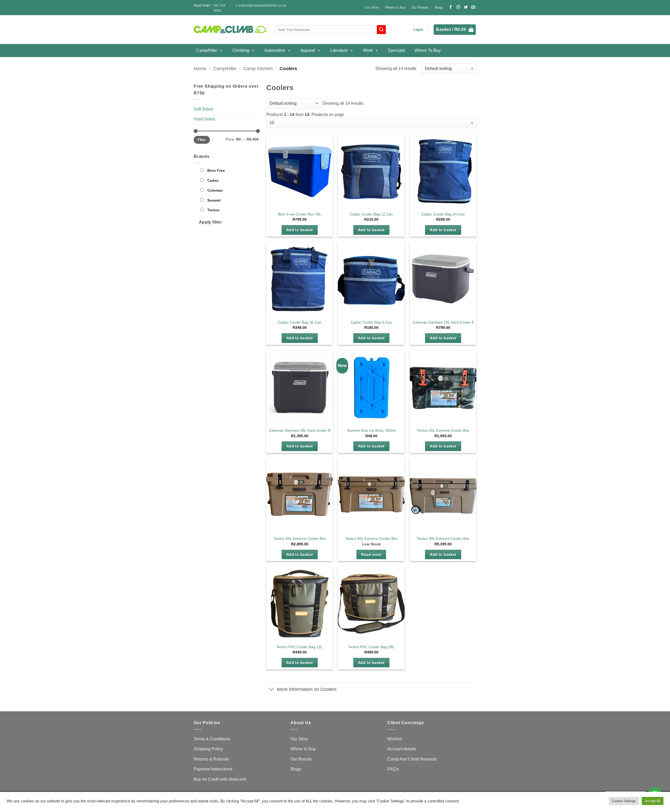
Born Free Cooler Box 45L (299, 214)
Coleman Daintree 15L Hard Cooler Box (445, 322)
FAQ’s (393, 769)
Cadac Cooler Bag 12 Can (371, 214)
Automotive (274, 50)
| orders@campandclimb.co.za (261, 5)
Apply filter (210, 222)
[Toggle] (271, 689)
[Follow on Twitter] (466, 7)
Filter (202, 140)
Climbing (240, 50)
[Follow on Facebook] (451, 7)
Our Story (372, 7)
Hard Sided (204, 119)
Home (200, 68)
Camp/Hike (206, 50)
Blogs (439, 7)
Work (368, 50)
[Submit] (381, 29)
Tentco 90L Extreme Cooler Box (443, 538)
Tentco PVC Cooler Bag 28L (371, 647)
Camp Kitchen (258, 68)
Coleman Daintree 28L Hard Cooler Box (301, 430)
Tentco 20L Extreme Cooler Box (443, 430)
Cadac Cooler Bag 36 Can (299, 322)
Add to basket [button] (299, 230)
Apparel (307, 50)
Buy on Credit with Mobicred (220, 779)
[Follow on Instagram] (458, 7)
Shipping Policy (208, 749)
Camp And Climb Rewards (412, 759)
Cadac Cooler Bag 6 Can (371, 322)
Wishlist (394, 739)
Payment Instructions (213, 769)
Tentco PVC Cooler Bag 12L (299, 647)
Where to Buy (395, 7)
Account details (401, 749)
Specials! (396, 50)
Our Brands (420, 7)
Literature (339, 50)
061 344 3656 (219, 8)
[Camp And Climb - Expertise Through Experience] (230, 29)
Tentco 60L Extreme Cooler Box (371, 538)
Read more (371, 554)
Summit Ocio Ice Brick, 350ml (371, 430)
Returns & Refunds (211, 759)
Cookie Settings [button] (624, 801)
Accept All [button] (652, 801)
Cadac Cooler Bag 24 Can (443, 214)
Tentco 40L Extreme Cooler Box (299, 538)
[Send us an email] (473, 7)
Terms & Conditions (212, 739)
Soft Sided (203, 109)
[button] (418, 29)
